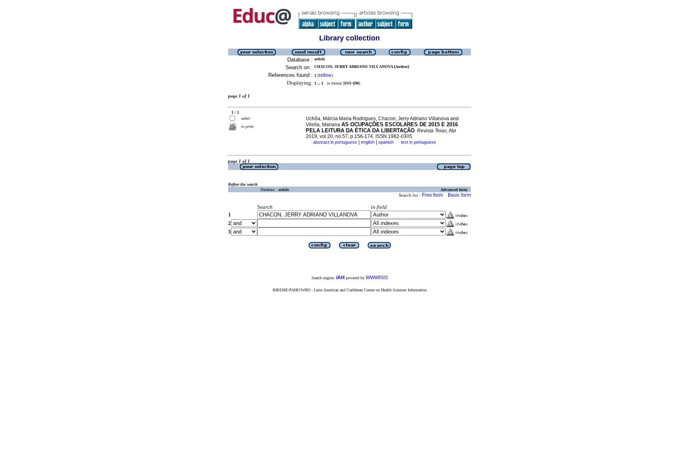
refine (325, 75)
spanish (386, 142)
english (368, 142)
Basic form (459, 195)
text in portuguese (418, 142)
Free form (432, 195)
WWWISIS (377, 277)
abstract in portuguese (335, 142)
